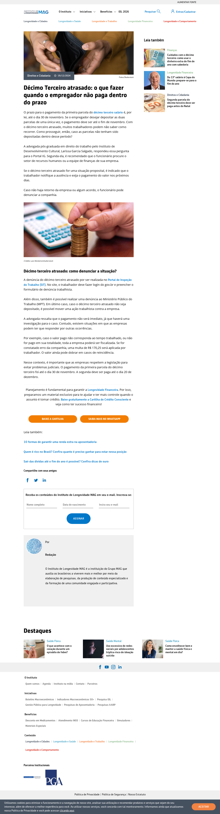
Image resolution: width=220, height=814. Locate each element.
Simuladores (123, 720)
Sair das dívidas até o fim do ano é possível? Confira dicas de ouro (66, 461)
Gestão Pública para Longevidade (43, 704)
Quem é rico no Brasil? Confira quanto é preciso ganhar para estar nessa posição (75, 451)
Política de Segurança (114, 794)
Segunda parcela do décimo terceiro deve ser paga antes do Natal (181, 103)
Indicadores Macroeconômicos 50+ (75, 699)
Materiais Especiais (35, 725)
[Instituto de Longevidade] (36, 12)
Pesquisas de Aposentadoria (79, 704)
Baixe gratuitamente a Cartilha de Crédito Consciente (95, 399)
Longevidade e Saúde (70, 21)
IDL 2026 (124, 11)
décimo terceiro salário (108, 112)
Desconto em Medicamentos (40, 720)
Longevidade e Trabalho (104, 21)
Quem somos (32, 683)
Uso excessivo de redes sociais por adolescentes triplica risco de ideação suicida (120, 650)
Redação (50, 554)
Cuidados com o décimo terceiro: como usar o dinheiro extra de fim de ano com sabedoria (181, 59)
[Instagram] (113, 667)
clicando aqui (67, 810)
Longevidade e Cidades (35, 21)
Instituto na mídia (63, 683)
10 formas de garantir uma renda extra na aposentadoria (60, 441)
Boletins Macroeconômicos (39, 699)
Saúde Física (54, 641)
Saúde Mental (114, 641)
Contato (80, 683)
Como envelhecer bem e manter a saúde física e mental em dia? (178, 649)
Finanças (172, 50)
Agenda (47, 683)
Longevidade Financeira (140, 21)
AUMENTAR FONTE (186, 2)
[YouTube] (107, 667)
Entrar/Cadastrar (186, 11)
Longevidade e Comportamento (180, 21)
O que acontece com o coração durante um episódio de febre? (59, 649)
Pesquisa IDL (104, 699)
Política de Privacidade (87, 794)
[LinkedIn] (120, 667)
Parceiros (92, 683)
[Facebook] (100, 667)
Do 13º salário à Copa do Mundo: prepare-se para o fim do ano (181, 80)
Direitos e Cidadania (38, 75)
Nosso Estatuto (137, 794)
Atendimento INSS (68, 720)
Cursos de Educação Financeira (97, 720)
